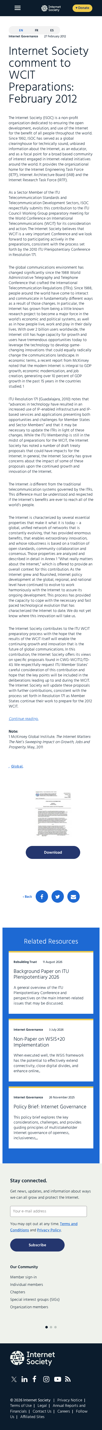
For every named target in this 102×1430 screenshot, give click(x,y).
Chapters (17, 1292)
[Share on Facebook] (42, 896)
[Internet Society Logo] (32, 1358)
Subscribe (37, 1245)
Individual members (26, 1285)
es (52, 30)
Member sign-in (23, 1277)
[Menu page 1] (46, 1327)
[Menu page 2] (51, 1327)
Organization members (29, 1307)
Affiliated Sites (32, 1417)
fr (36, 30)
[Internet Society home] (51, 8)
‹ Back (27, 897)
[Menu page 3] (55, 1327)
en (21, 30)
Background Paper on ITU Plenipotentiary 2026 (41, 974)
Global (17, 767)
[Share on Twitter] (57, 896)
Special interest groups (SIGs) (35, 1300)
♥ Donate (82, 8)
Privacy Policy (49, 1230)
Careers (63, 1411)
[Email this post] (73, 896)
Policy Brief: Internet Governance (50, 1107)
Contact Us (42, 1411)
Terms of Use (21, 1406)
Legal (42, 1406)
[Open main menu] (18, 7)
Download (53, 852)
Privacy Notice (69, 1400)
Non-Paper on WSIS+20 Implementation (39, 1042)
